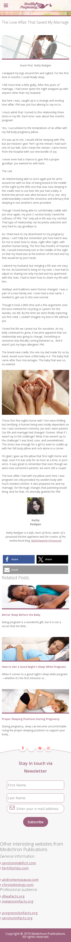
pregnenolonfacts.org (19, 913)
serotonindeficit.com (18, 863)
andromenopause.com (20, 879)
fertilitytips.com (15, 868)
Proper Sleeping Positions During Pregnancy (31, 719)
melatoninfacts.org (17, 901)
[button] (19, 559)
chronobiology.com (17, 884)
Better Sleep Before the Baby (21, 615)
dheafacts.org (13, 896)
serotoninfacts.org (17, 918)
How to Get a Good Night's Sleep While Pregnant (34, 667)
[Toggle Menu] (6, 5)
